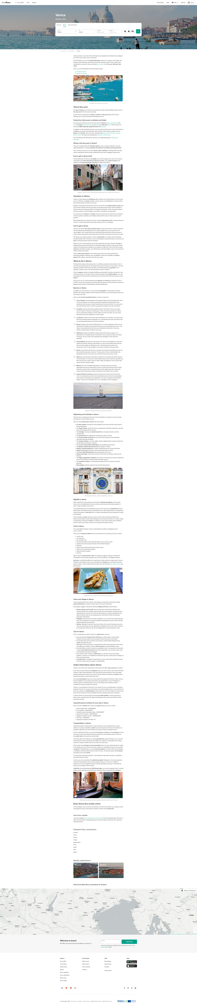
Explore (34, 2)
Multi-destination (72, 25)
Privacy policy (86, 1001)
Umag (97, 124)
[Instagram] (128, 987)
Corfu (75, 124)
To (79, 30)
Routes (62, 969)
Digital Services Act (107, 1001)
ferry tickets (100, 64)
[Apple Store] (132, 965)
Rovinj (91, 124)
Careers (84, 969)
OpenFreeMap (176, 934)
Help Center (107, 964)
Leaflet (171, 934)
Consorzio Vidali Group (103, 135)
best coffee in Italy (115, 564)
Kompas (103, 126)
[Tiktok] (131, 987)
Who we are (85, 961)
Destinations (71, 51)
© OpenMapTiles (182, 934)
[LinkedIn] (135, 987)
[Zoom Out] (195, 932)
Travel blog (63, 964)
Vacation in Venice (81, 73)
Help (167, 2)
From (59, 30)
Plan (28, 2)
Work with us (85, 964)
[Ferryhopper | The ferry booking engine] (6, 2)
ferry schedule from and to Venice (93, 818)
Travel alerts (107, 970)
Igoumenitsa (114, 123)
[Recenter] (195, 926)
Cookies (80, 1001)
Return (64, 25)
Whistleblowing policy (96, 1001)
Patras (108, 123)
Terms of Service (105, 947)
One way (59, 25)
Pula (87, 124)
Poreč (84, 124)
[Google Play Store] (132, 961)
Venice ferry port (81, 71)
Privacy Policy (129, 945)
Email (103, 940)
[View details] (91, 943)
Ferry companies (64, 975)
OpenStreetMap (193, 934)
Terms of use (74, 1001)
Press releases (86, 967)
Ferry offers (21, 2)
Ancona (75, 832)
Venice (78, 51)
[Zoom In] (195, 929)
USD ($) (183, 2)
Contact (106, 967)
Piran (109, 124)
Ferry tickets (63, 51)
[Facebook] (124, 987)
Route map (63, 978)
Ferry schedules (64, 972)
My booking (160, 2)
